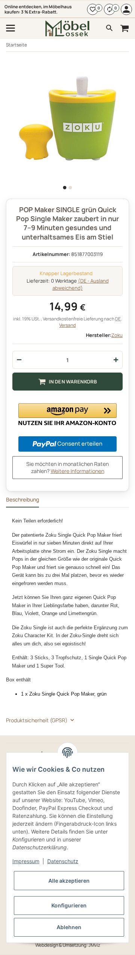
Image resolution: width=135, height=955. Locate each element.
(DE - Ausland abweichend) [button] (80, 284)
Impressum (25, 861)
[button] (67, 414)
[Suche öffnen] (109, 28)
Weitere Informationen (77, 471)
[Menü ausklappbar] (10, 28)
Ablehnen (69, 927)
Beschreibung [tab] (22, 499)
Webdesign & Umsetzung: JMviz (67, 945)
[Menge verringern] (19, 359)
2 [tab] (70, 187)
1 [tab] (64, 187)
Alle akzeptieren (69, 880)
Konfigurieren (69, 905)
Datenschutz (62, 861)
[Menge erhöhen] (116, 359)
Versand (67, 325)
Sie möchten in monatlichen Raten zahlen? (67, 467)
